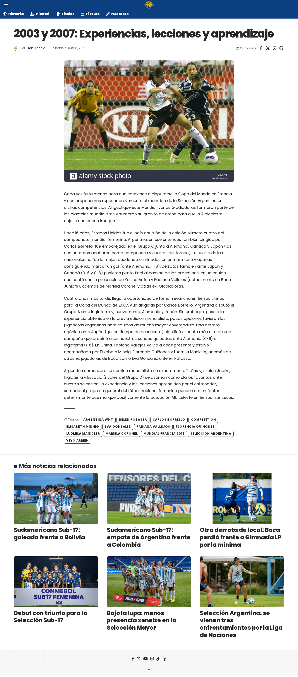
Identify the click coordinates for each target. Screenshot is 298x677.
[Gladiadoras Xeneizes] (149, 4)
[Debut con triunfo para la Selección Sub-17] (56, 581)
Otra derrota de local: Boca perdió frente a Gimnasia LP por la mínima (240, 537)
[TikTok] (158, 658)
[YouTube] (145, 658)
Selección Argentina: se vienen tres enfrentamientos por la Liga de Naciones (241, 624)
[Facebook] (133, 658)
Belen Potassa (133, 419)
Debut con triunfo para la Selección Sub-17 (50, 616)
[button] (8, 4)
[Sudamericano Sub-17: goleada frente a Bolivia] (56, 498)
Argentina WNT (98, 419)
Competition (203, 419)
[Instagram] (152, 658)
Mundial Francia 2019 (164, 433)
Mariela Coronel (122, 433)
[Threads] (164, 658)
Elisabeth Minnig (82, 426)
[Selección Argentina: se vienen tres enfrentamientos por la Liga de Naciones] (242, 581)
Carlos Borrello (169, 419)
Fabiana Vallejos (153, 426)
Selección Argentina (210, 433)
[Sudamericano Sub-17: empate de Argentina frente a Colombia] (149, 498)
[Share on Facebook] (261, 48)
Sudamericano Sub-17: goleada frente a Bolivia (49, 533)
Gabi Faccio (35, 48)
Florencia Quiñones (195, 426)
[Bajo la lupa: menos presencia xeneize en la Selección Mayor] (149, 581)
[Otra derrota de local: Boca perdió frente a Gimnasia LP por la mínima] (242, 498)
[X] (139, 658)
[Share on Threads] (281, 48)
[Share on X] (268, 48)
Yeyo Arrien (77, 440)
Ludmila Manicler (83, 433)
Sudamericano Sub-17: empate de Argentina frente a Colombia (148, 537)
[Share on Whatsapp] (274, 48)
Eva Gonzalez (118, 426)
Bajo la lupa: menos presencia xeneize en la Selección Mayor (141, 620)
